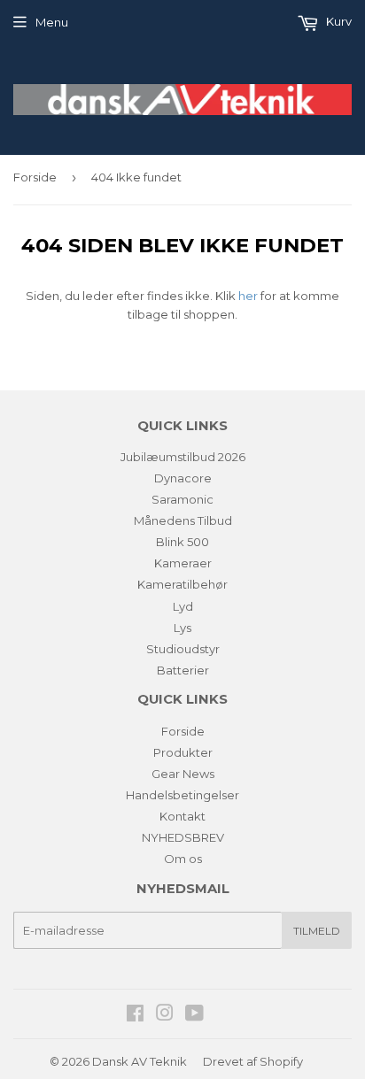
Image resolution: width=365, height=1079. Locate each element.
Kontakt (182, 816)
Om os (183, 859)
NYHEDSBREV (183, 837)
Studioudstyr (183, 649)
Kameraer (183, 563)
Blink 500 (182, 542)
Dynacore (183, 478)
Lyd (183, 606)
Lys (182, 627)
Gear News (182, 774)
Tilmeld (316, 930)
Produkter (183, 752)
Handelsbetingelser (182, 795)
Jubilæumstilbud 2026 (182, 457)
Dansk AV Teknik (139, 1061)
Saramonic (182, 499)
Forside (35, 177)
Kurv (337, 21)
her (248, 296)
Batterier (183, 670)
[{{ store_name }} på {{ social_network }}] (135, 1015)
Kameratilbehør (182, 584)
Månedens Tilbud (183, 520)
